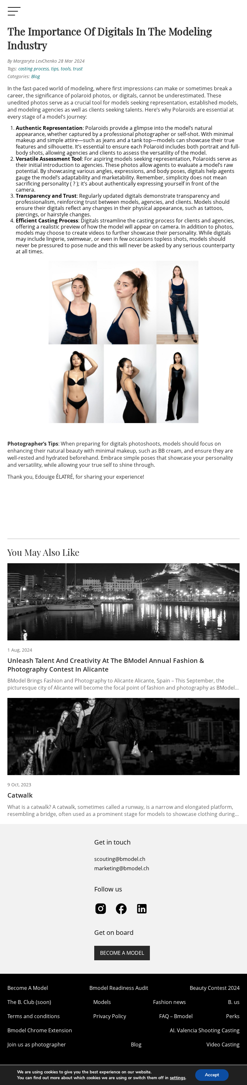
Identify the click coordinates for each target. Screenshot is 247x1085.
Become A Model (27, 987)
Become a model (122, 952)
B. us (234, 1002)
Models (102, 1002)
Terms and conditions (33, 1016)
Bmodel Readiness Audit (118, 987)
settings (177, 1078)
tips (55, 69)
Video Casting (223, 1044)
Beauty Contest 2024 (215, 987)
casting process (33, 69)
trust (78, 69)
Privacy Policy (109, 1016)
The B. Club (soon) (29, 1002)
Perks (233, 1016)
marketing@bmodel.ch (121, 868)
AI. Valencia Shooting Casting (205, 1030)
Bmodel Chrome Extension (39, 1030)
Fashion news (169, 1002)
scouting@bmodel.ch (119, 859)
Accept (212, 1075)
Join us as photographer (36, 1044)
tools (66, 69)
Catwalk (19, 795)
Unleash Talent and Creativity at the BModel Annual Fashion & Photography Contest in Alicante (105, 665)
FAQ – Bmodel (176, 1016)
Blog (35, 76)
